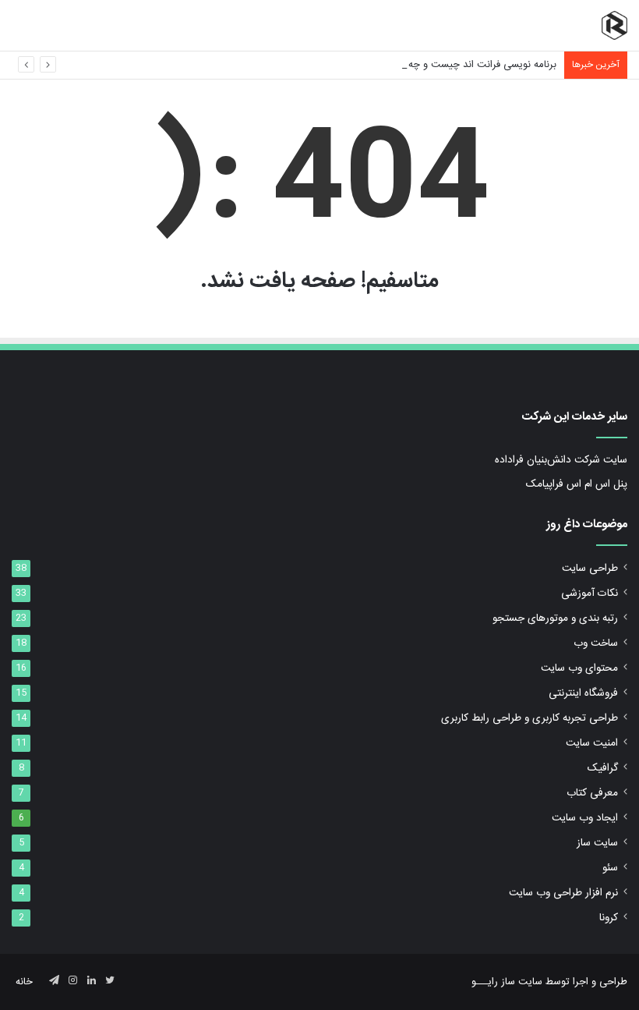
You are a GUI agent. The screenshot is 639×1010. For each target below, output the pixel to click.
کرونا (608, 918)
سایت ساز (597, 843)
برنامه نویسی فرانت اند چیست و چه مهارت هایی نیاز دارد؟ (436, 64)
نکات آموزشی (589, 593)
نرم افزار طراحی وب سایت (563, 893)
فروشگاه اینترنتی (583, 693)
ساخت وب (596, 643)
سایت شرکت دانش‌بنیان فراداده (561, 460)
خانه (24, 982)
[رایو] (614, 25)
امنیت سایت (592, 743)
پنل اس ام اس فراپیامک (576, 484)
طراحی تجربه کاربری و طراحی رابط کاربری (529, 718)
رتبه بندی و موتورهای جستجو (555, 618)
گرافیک (603, 768)
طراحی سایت (590, 568)
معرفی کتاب (592, 793)
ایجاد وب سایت (585, 818)
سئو (610, 868)
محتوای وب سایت (579, 668)
